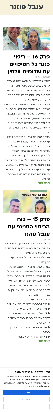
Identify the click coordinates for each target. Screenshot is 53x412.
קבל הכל (26, 392)
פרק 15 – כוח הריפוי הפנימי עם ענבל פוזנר (29, 227)
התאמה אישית (26, 399)
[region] (26, 390)
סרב (26, 406)
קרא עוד (44, 183)
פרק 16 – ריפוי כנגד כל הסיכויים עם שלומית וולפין (29, 64)
